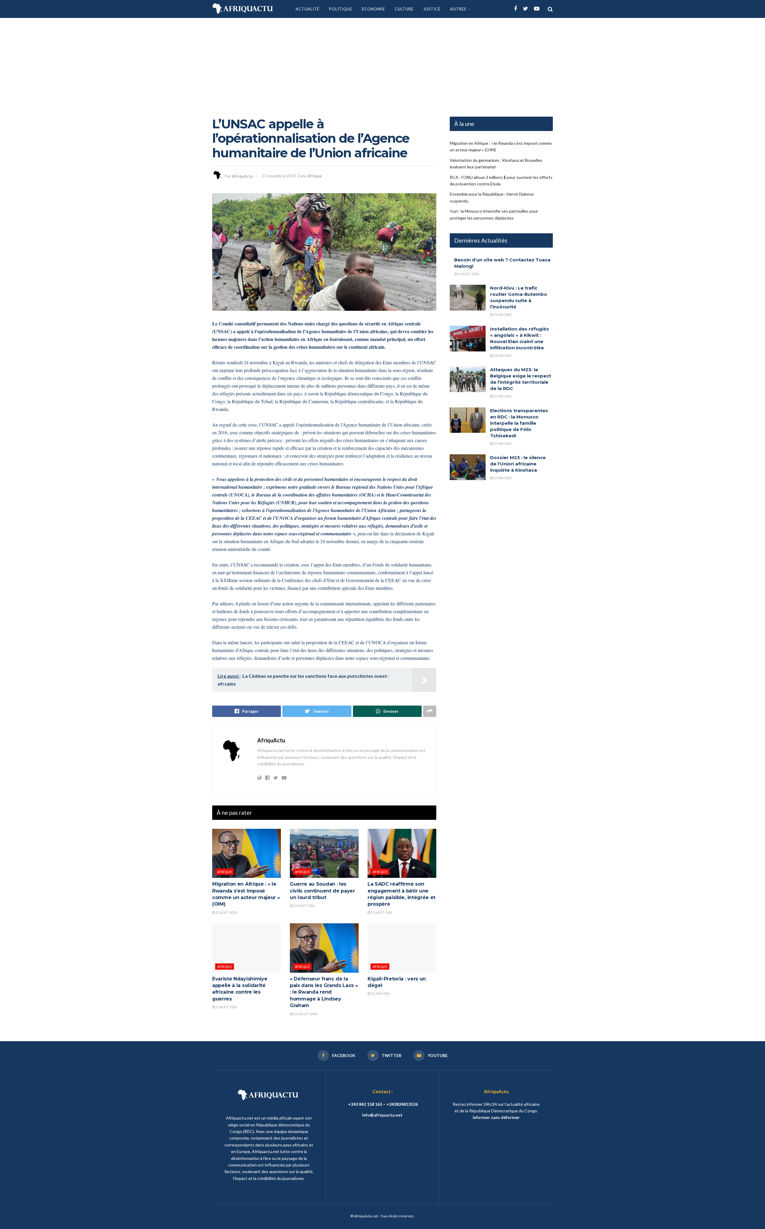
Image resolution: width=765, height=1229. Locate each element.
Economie (373, 9)
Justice (431, 9)
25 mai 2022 (502, 314)
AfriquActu (242, 175)
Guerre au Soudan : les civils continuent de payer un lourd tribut (322, 890)
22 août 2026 (226, 912)
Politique (340, 9)
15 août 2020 (468, 274)
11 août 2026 (226, 1007)
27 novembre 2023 (279, 175)
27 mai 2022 (502, 396)
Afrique (314, 175)
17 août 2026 (303, 905)
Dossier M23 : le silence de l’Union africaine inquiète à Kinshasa (518, 464)
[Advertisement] (382, 63)
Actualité (307, 9)
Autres (458, 9)
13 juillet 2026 (305, 1014)
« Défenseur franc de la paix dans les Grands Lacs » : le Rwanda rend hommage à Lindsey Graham (324, 992)
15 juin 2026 (380, 993)
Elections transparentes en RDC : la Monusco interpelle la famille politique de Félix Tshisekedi (519, 423)
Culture (404, 9)
